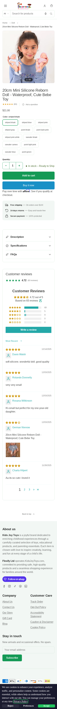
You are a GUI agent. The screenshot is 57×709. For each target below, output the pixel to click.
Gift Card (7, 618)
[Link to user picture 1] (13, 450)
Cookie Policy (37, 627)
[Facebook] (3, 586)
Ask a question (32, 104)
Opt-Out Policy (38, 607)
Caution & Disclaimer (41, 622)
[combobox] (26, 13)
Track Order (36, 601)
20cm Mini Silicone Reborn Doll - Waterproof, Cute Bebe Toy (27, 27)
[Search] (51, 13)
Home (4, 23)
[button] (15, 308)
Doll (13, 23)
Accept (46, 706)
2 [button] (24, 489)
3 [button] (29, 489)
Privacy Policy (21, 701)
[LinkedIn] (25, 586)
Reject (10, 706)
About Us (7, 601)
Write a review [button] (28, 329)
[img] (13, 349)
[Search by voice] (45, 13)
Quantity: (6, 159)
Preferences (28, 706)
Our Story (7, 612)
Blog (4, 623)
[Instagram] (9, 586)
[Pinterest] (20, 586)
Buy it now (28, 185)
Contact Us (8, 607)
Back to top (26, 514)
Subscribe (12, 658)
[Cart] (51, 5)
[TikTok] (14, 586)
